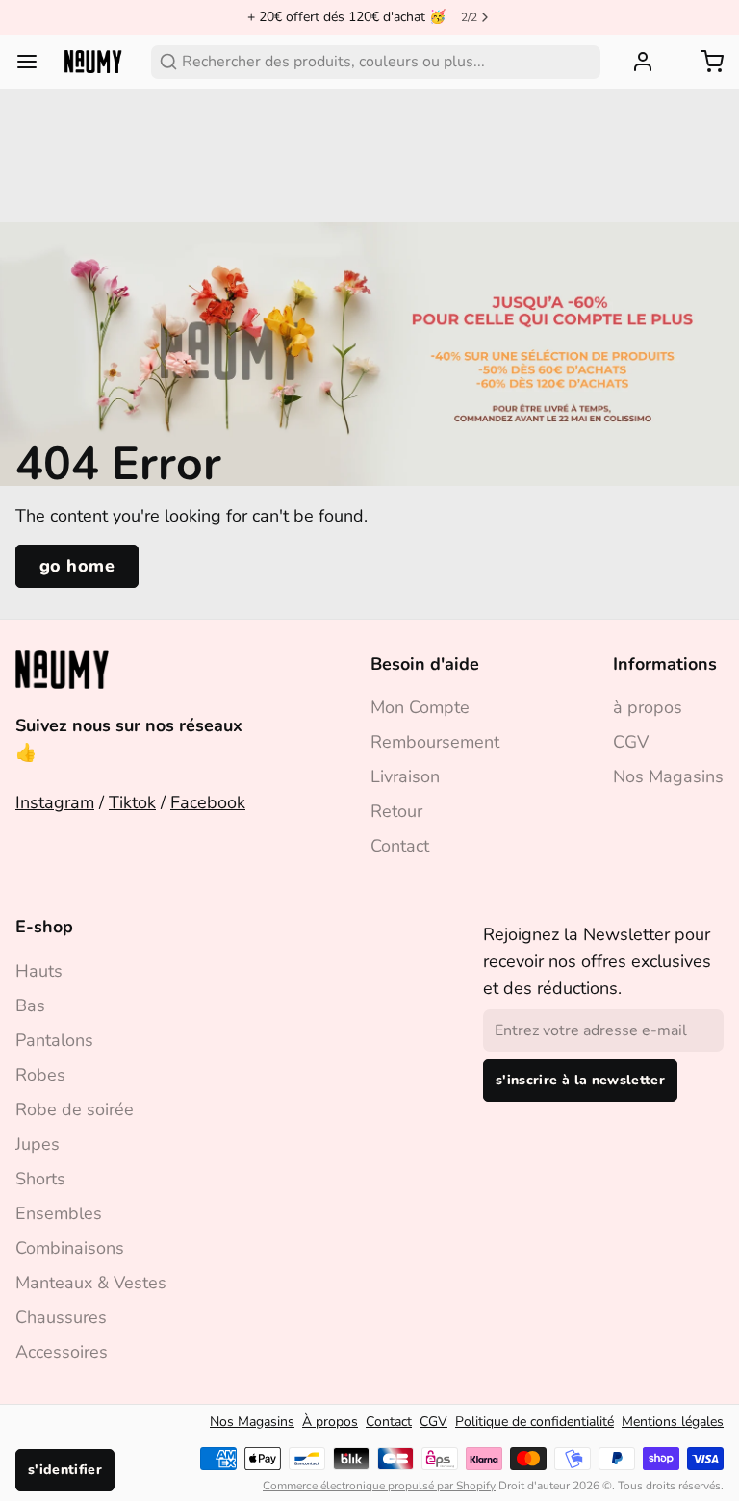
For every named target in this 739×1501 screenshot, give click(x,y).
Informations (665, 663)
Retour (396, 811)
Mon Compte (420, 707)
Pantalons (54, 1040)
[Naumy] (93, 62)
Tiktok (132, 802)
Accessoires (61, 1351)
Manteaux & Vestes (90, 1282)
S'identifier (65, 1470)
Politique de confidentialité (534, 1421)
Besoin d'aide (424, 663)
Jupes (37, 1144)
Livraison (405, 776)
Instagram (54, 802)
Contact (399, 845)
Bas (30, 1005)
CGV (631, 741)
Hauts (39, 970)
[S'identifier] (635, 61)
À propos (330, 1421)
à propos (647, 707)
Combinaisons (69, 1247)
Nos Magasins (668, 776)
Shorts (40, 1178)
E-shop (44, 926)
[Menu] (34, 61)
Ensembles (58, 1213)
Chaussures (61, 1317)
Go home (77, 565)
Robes (40, 1074)
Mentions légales (673, 1421)
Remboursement (434, 741)
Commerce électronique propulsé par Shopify (379, 1485)
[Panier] (704, 61)
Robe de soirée (74, 1109)
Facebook (207, 802)
